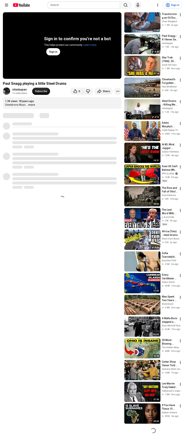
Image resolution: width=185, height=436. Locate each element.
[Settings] (158, 5)
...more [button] (30, 104)
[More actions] (117, 91)
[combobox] (84, 5)
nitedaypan (19, 89)
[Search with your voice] (137, 5)
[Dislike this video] (88, 91)
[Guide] (6, 5)
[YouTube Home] (21, 5)
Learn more (89, 44)
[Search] (125, 5)
